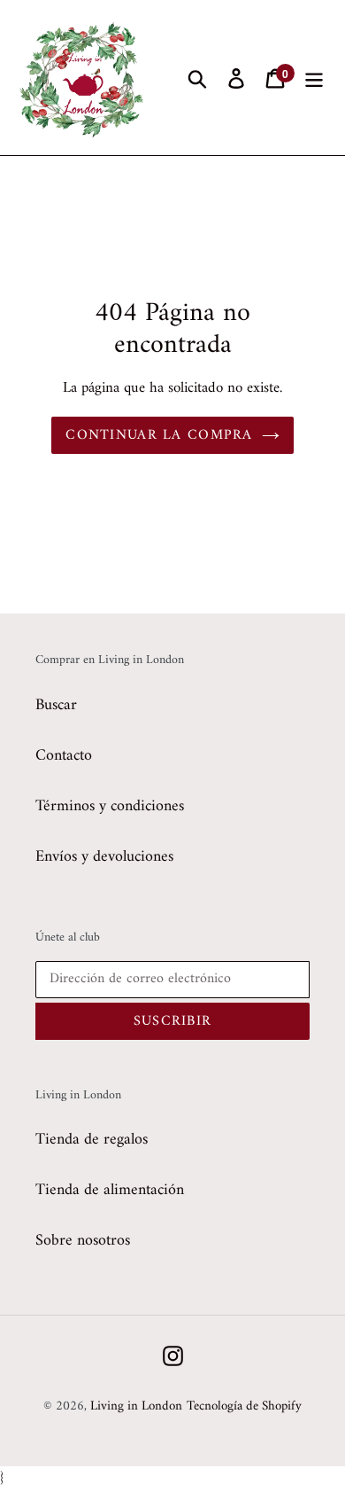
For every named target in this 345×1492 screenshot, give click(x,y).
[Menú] (314, 77)
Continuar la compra (158, 435)
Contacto (63, 755)
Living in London (136, 1406)
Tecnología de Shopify (244, 1406)
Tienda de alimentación (109, 1190)
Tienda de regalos (91, 1139)
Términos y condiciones (109, 806)
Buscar (56, 705)
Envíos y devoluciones (104, 857)
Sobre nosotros (82, 1240)
